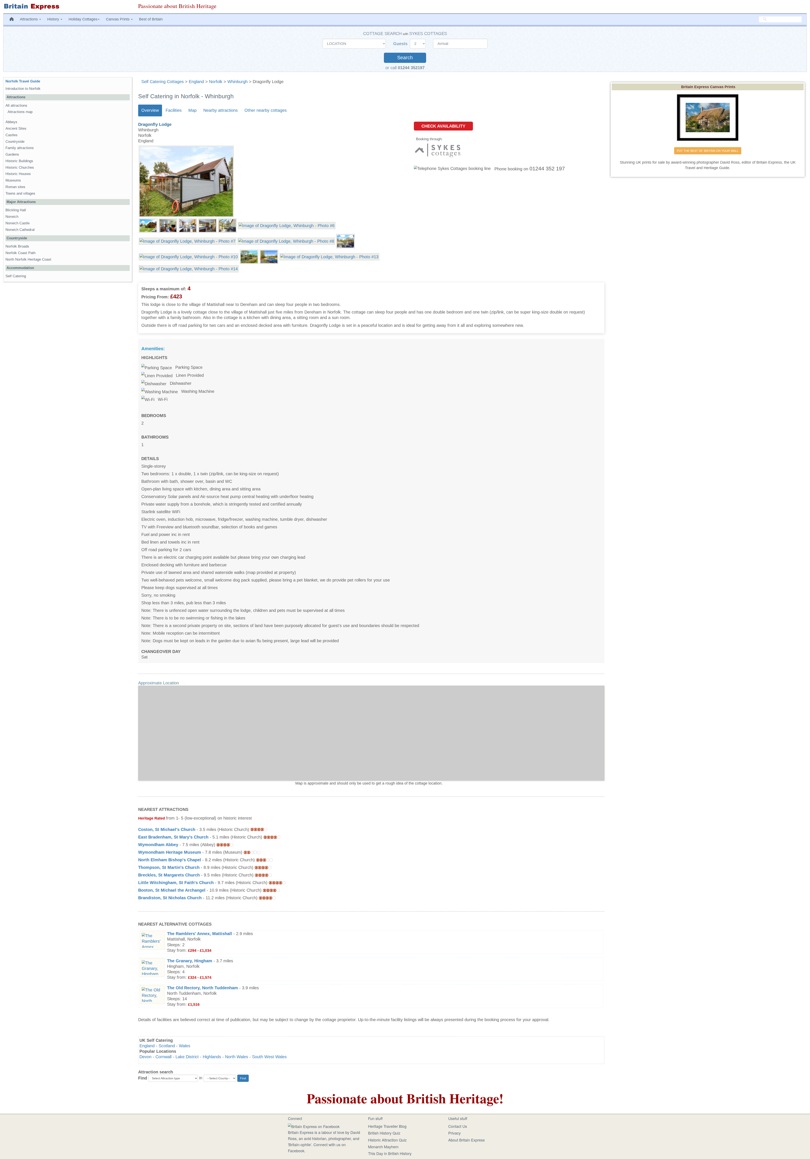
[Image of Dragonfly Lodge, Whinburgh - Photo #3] (188, 225)
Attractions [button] (29, 19)
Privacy (454, 1133)
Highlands (212, 1056)
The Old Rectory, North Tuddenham (202, 987)
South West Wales (269, 1056)
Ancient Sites (15, 129)
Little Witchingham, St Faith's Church (176, 882)
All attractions (16, 106)
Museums (13, 180)
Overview (150, 110)
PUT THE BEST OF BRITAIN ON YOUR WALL (707, 150)
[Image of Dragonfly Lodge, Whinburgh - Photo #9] (345, 240)
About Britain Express (466, 1140)
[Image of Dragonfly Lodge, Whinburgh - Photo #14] (188, 268)
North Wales (236, 1056)
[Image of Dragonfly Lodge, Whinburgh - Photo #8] (286, 240)
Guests (401, 43)
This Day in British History (390, 1153)
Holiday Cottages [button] (83, 19)
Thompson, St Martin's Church (169, 867)
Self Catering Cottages (162, 81)
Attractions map (20, 112)
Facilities (174, 110)
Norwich (11, 217)
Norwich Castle (17, 223)
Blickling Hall (15, 210)
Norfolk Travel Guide (22, 81)
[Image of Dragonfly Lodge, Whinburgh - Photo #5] (227, 225)
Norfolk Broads (17, 246)
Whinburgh (237, 81)
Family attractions (19, 148)
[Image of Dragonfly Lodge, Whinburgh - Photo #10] (188, 256)
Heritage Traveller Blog (387, 1126)
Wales (184, 1045)
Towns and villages (20, 193)
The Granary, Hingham (189, 960)
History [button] (53, 19)
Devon (145, 1056)
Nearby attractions (220, 110)
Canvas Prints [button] (118, 19)
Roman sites (15, 187)
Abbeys (11, 122)
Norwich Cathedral (20, 230)
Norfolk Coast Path (20, 253)
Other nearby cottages (265, 110)
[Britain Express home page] (67, 6)
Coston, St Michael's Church (166, 829)
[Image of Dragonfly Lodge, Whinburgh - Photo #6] (286, 225)
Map (192, 110)
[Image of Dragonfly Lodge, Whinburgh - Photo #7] (187, 240)
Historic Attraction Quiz (387, 1140)
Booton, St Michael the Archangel (171, 890)
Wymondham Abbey (158, 844)
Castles (11, 135)
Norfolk (215, 81)
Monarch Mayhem (383, 1146)
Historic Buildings (19, 161)
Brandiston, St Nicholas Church (170, 897)
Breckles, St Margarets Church (169, 875)
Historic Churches (19, 168)
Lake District (187, 1056)
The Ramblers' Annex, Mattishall (199, 933)
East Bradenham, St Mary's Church (173, 837)
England (196, 81)
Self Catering (15, 276)
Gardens (12, 154)
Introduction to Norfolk (22, 89)
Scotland (167, 1045)
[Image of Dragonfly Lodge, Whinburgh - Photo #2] (168, 225)
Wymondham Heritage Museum (169, 852)
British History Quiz (384, 1133)
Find (142, 1078)
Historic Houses (18, 174)
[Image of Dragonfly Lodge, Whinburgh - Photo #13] (329, 256)
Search (405, 57)
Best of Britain (151, 19)
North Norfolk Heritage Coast (28, 259)
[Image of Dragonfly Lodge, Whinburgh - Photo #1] (148, 225)
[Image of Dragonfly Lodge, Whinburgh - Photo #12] (269, 256)
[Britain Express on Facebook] (314, 1125)
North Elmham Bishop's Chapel (169, 859)
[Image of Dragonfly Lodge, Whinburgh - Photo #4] (207, 225)
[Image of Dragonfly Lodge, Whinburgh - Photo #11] (249, 256)
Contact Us (457, 1126)
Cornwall (163, 1056)
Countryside (14, 142)
